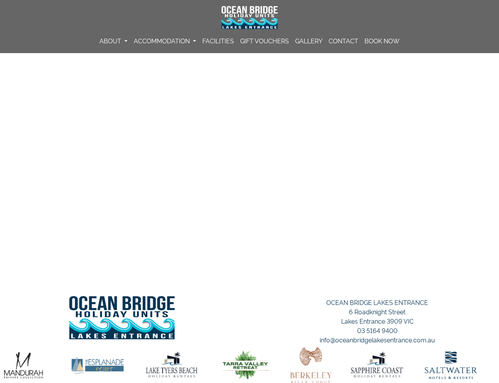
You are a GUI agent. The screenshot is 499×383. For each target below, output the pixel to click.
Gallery (308, 40)
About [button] (111, 40)
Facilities (218, 40)
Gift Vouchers (264, 40)
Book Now (382, 40)
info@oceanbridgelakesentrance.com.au (377, 339)
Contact (343, 40)
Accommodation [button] (162, 40)
